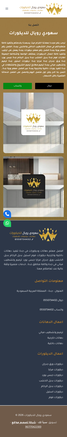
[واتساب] (7, 223)
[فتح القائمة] (7, 8)
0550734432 (50, 300)
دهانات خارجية (55, 338)
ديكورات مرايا (55, 369)
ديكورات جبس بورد (52, 375)
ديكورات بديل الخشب (51, 381)
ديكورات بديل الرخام (52, 386)
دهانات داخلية (55, 343)
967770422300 (33, 427)
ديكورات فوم (56, 397)
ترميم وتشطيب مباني (51, 332)
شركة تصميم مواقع (24, 422)
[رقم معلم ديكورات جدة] (7, 214)
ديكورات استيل (54, 392)
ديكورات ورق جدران (52, 364)
